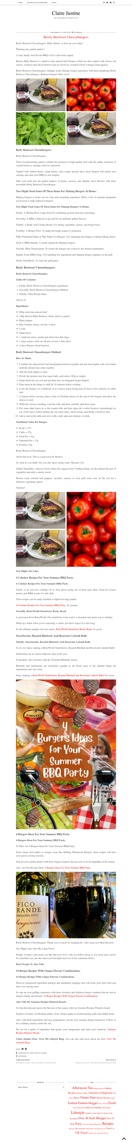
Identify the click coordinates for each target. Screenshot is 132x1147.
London (88, 1113)
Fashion (72, 1103)
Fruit (74, 1108)
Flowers (105, 1103)
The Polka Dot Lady (100, 1129)
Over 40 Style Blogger (92, 1118)
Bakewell (102, 1088)
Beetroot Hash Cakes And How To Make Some (36, 1061)
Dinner (76, 1097)
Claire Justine (66, 12)
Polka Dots (85, 1124)
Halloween (90, 1107)
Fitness (100, 1103)
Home (20, 2)
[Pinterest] (107, 2)
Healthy (98, 1107)
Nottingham (22, 1056)
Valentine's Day (92, 1133)
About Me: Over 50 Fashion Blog (37, 2)
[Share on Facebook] (22, 1049)
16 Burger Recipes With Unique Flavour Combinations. (70, 995)
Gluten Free (81, 1107)
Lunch (94, 1113)
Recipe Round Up (95, 1124)
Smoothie (82, 1128)
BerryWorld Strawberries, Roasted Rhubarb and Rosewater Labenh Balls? (68, 675)
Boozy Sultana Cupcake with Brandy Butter (96, 1061)
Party (78, 1124)
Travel (109, 1128)
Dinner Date (88, 1097)
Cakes (85, 1092)
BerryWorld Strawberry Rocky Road (74, 629)
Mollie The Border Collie (105, 1113)
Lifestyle (37, 1053)
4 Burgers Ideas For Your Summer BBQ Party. (68, 867)
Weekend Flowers (103, 1133)
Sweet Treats (90, 1129)
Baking (108, 1088)
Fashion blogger (88, 1103)
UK (113, 1129)
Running (71, 1129)
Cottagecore (105, 1092)
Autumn (96, 1088)
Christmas (93, 1092)
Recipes (44, 1053)
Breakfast (72, 1092)
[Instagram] (104, 2)
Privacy (54, 2)
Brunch (79, 1093)
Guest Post (67, 32)
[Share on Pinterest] (25, 1049)
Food (31, 1053)
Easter (113, 1098)
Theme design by (105, 1144)
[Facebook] (110, 2)
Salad (76, 1128)
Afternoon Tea (23, 1053)
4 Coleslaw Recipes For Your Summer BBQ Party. (41, 605)
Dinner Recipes (104, 1097)
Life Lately (106, 1107)
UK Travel (81, 1132)
